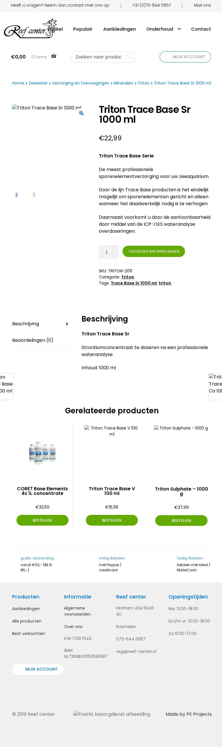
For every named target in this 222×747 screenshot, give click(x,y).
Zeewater (38, 83)
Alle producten (27, 621)
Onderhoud (159, 29)
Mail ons (202, 5)
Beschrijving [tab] (25, 323)
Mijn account (188, 57)
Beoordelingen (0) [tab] (32, 340)
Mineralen (123, 83)
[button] (81, 113)
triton (165, 283)
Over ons (73, 626)
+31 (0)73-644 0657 (151, 5)
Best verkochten (28, 633)
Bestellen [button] (42, 520)
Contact (201, 29)
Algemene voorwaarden (77, 611)
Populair (83, 29)
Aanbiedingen (119, 29)
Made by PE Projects (189, 714)
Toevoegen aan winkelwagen (154, 251)
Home (18, 83)
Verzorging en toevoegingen (80, 83)
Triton (143, 83)
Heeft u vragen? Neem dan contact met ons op (60, 5)
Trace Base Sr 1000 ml (134, 283)
